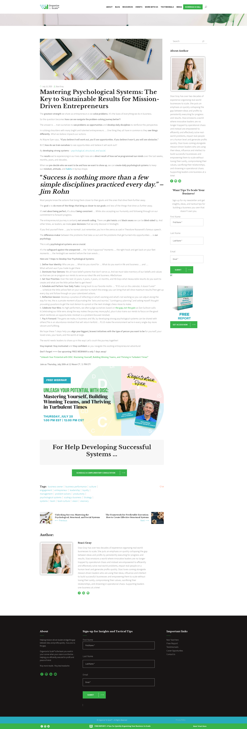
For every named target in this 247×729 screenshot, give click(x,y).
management (46, 493)
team (52, 500)
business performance (76, 486)
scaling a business (72, 497)
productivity (79, 493)
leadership (75, 490)
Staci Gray (60, 86)
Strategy (88, 497)
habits (69, 168)
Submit (178, 270)
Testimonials (172, 646)
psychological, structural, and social (88, 150)
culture (92, 486)
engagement (46, 490)
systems (44, 500)
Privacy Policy (180, 720)
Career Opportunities (174, 650)
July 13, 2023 (47, 86)
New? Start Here (199, 726)
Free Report (172, 643)
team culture (64, 500)
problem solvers (63, 493)
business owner (55, 486)
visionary (84, 500)
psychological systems (50, 497)
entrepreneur (60, 490)
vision (75, 500)
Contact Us (170, 654)
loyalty (85, 490)
